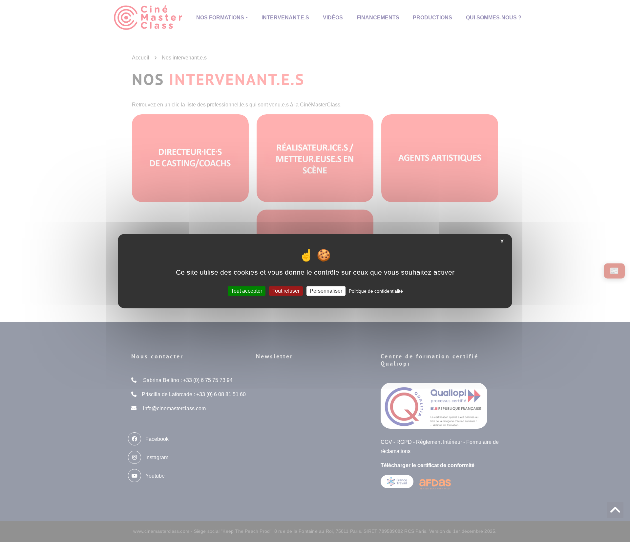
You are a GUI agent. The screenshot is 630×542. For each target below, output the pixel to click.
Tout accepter (246, 291)
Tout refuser (286, 291)
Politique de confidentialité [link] (376, 291)
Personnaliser (326, 291)
